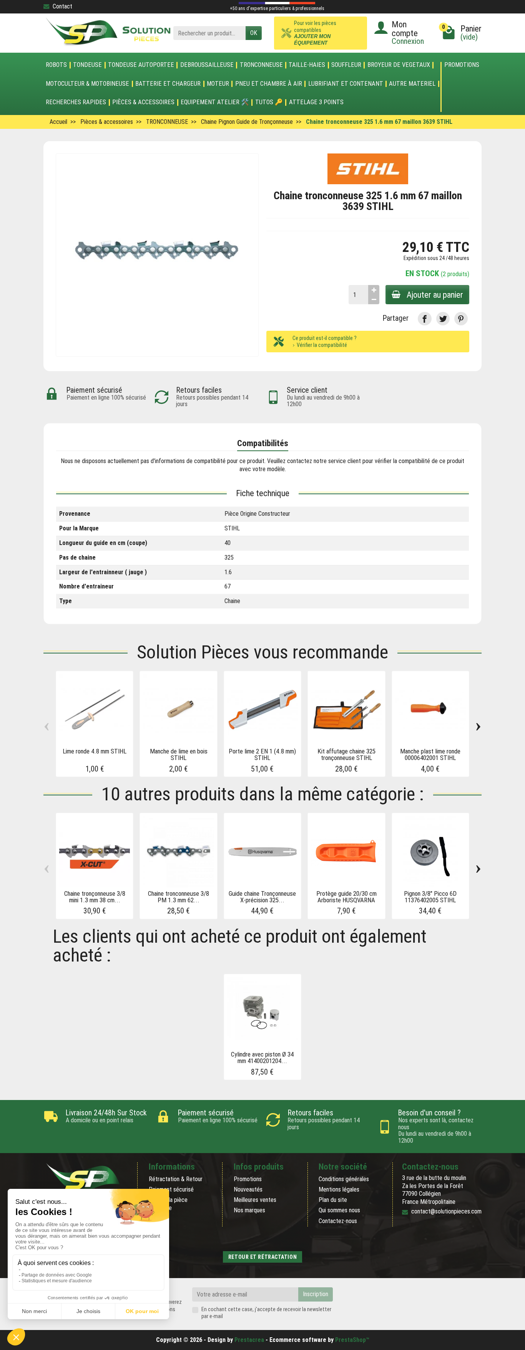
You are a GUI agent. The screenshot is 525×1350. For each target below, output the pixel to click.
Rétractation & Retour (176, 1179)
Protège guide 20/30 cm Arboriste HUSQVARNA (346, 897)
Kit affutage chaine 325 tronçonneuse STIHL (346, 754)
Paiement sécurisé (171, 1189)
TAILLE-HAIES (307, 65)
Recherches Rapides (76, 102)
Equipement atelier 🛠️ (215, 102)
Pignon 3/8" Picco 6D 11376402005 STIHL (430, 897)
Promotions (461, 65)
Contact (62, 6)
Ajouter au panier (435, 295)
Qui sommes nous (339, 1210)
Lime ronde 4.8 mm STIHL (94, 751)
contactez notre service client (324, 461)
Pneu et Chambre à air (268, 84)
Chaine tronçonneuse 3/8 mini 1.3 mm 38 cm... (94, 897)
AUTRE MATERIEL (412, 84)
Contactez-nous (338, 1221)
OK (253, 33)
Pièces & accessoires (143, 102)
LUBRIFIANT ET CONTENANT (345, 84)
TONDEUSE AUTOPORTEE (141, 65)
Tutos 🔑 (269, 102)
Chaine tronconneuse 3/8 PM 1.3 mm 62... (178, 897)
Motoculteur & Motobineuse (87, 84)
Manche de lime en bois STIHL (179, 754)
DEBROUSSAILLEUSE (207, 65)
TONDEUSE (87, 65)
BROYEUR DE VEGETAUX (398, 65)
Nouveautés (248, 1189)
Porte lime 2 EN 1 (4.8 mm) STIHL (262, 754)
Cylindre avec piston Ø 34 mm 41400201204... (262, 1057)
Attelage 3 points (316, 102)
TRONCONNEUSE (261, 65)
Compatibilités (262, 443)
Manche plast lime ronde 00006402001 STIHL (430, 754)
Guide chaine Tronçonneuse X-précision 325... (262, 897)
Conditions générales (344, 1179)
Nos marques (249, 1210)
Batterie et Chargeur (168, 84)
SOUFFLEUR (346, 65)
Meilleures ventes (255, 1199)
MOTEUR (218, 84)
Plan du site (333, 1199)
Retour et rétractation (262, 1257)
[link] (424, 318)
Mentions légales (339, 1189)
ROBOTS (56, 65)
